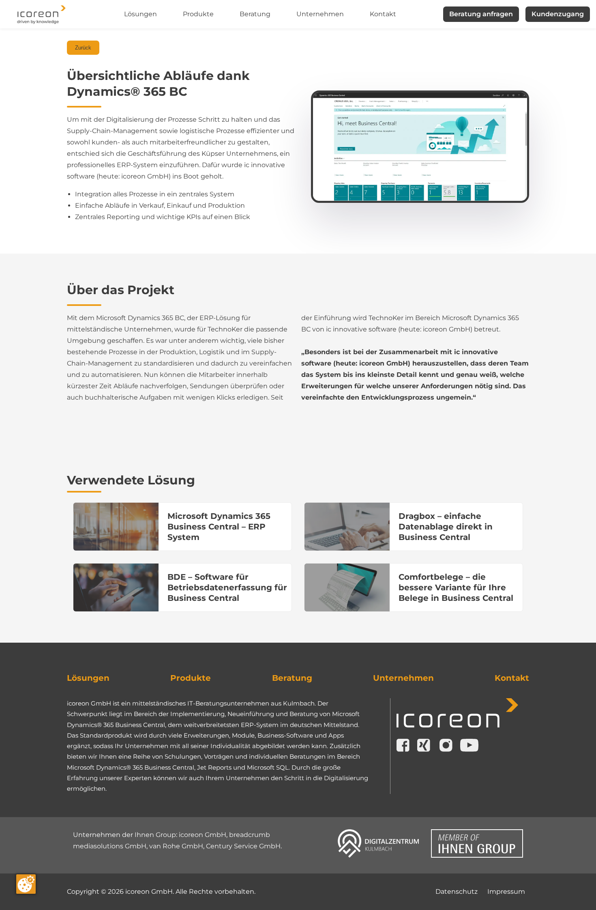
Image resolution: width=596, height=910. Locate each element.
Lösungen (140, 14)
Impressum (506, 891)
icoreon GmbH (202, 835)
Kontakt (383, 14)
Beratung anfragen (481, 14)
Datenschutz (456, 891)
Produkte (198, 14)
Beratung (255, 14)
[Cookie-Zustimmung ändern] (26, 884)
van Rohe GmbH (176, 846)
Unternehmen (320, 14)
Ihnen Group (155, 835)
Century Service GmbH (243, 846)
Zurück (83, 48)
